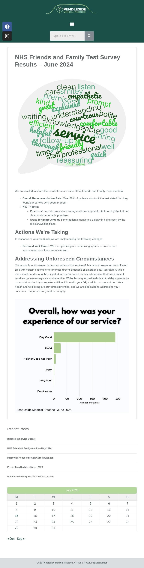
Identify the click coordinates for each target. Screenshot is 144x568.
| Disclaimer (100, 563)
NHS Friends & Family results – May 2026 (29, 448)
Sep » (21, 538)
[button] (72, 24)
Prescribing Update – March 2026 (25, 467)
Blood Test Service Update (21, 439)
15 (16, 515)
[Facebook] (7, 26)
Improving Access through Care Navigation (30, 457)
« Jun (11, 538)
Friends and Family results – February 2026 (30, 476)
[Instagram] (7, 36)
